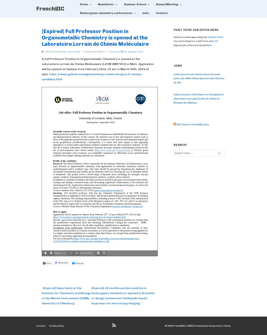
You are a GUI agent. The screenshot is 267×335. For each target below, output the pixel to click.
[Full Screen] (104, 253)
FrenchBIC (50, 8)
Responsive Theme (220, 325)
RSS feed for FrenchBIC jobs (192, 124)
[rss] (114, 326)
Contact (162, 13)
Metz (102, 51)
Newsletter (106, 4)
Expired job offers (69, 51)
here (209, 45)
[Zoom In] (76, 253)
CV (216, 41)
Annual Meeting (167, 4)
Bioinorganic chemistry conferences (106, 13)
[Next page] (51, 253)
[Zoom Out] (71, 253)
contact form (215, 37)
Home (84, 4)
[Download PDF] (98, 253)
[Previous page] (45, 253)
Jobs (145, 13)
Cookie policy (56, 325)
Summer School (135, 4)
